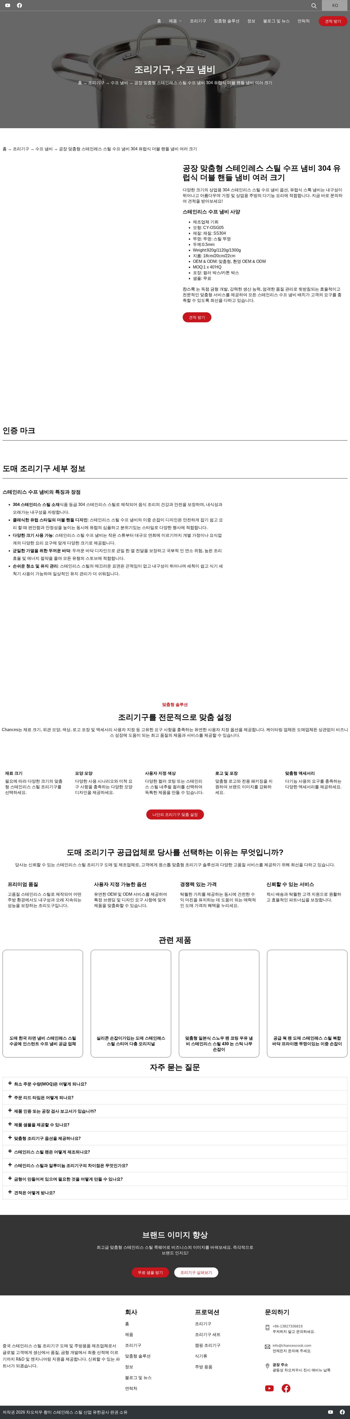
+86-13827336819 (288, 1326)
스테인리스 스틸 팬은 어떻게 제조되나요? (52, 1152)
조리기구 (198, 21)
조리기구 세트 (208, 1334)
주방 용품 (203, 1367)
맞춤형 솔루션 (227, 21)
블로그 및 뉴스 (276, 21)
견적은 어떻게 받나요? (34, 1192)
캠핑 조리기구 (208, 1345)
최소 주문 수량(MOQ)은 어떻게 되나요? (50, 1084)
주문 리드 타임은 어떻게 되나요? (44, 1097)
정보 (251, 21)
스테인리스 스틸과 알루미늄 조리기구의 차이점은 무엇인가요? (71, 1165)
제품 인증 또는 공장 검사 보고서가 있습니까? (55, 1111)
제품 (173, 21)
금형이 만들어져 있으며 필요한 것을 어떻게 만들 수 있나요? (68, 1179)
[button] (175, 1084)
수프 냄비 (196, 69)
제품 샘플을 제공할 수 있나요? (41, 1124)
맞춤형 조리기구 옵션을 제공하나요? (47, 1138)
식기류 (201, 1356)
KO (334, 5)
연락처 (303, 21)
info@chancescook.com (292, 1345)
